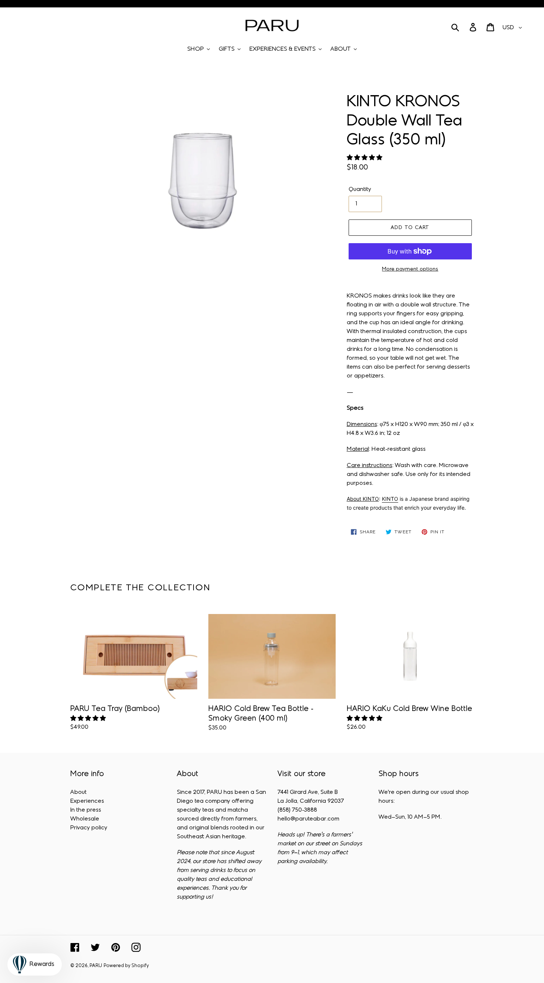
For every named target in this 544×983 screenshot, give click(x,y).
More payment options (410, 269)
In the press (85, 810)
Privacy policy (88, 828)
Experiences (87, 801)
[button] (365, 158)
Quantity (360, 189)
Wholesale (84, 819)
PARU (96, 966)
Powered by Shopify (126, 966)
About (78, 792)
